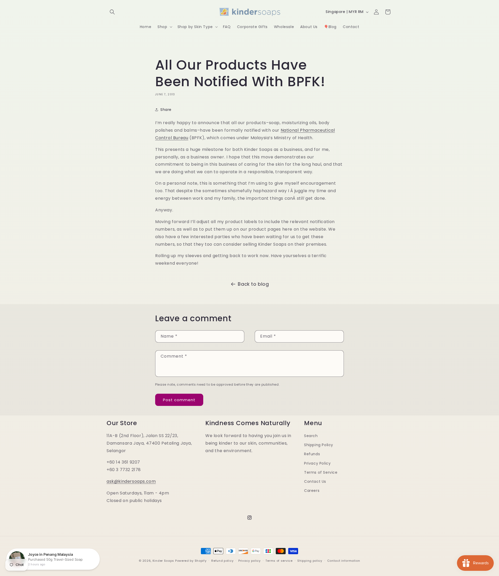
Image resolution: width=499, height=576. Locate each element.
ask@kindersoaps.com (131, 481)
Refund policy (222, 561)
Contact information (343, 561)
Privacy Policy (317, 463)
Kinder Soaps (163, 561)
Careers (311, 490)
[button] (112, 12)
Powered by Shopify (191, 561)
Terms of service (278, 561)
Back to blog (253, 284)
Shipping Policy (318, 444)
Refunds (312, 454)
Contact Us (315, 481)
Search (311, 435)
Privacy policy (249, 561)
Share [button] (166, 109)
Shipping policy (309, 561)
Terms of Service (321, 472)
